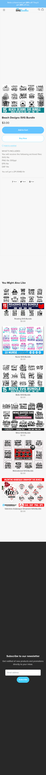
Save (32, 181)
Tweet (24, 181)
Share (15, 181)
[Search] (39, 9)
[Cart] (43, 9)
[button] (4, 101)
